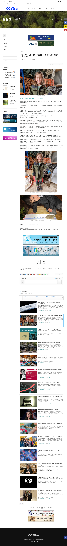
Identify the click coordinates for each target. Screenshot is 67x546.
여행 (35, 298)
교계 (25, 298)
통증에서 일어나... (12, 88)
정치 (44, 298)
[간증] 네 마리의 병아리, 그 (9, 74)
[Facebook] (65, 22)
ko (65, 19)
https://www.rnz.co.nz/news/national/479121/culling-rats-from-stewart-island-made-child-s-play (37, 230)
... (35, 507)
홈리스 (48, 296)
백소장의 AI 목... (12, 94)
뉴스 (29, 8)
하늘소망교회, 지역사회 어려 (9, 75)
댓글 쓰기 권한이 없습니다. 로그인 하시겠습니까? (33, 280)
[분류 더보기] (62, 297)
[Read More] (41, 307)
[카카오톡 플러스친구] (65, 26)
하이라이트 (5, 46)
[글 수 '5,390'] (21, 298)
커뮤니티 (52, 8)
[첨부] (62, 64)
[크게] (51, 64)
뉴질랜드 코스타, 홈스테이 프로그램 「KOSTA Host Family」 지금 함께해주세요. (19, 3)
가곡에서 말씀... (12, 101)
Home (55, 19)
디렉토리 (46, 8)
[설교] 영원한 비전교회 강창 (9, 72)
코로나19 (26, 296)
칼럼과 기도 (40, 8)
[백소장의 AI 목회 (12, 93)
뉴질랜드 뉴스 (62, 19)
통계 (49, 298)
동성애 (43, 296)
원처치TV (34, 8)
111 (39, 507)
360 (48, 507)
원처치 (58, 8)
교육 (30, 298)
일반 (40, 298)
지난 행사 (5, 60)
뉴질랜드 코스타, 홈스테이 (9, 71)
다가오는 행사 (6, 58)
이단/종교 (53, 296)
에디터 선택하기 (59, 278)
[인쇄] (60, 64)
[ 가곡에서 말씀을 (12, 100)
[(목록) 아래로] (56, 64)
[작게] (52, 64)
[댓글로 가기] (58, 64)
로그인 (11, 1)
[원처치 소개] (65, 30)
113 (44, 507)
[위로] (54, 64)
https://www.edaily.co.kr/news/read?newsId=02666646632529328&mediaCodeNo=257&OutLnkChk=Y (39, 229)
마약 (32, 296)
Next (51, 507)
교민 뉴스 (5, 49)
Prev (31, 507)
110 (37, 507)
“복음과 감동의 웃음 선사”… (9, 77)
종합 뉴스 (5, 43)
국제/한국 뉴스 (6, 55)
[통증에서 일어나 (12, 86)
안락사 (37, 296)
